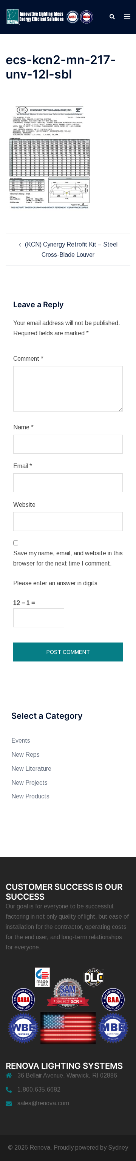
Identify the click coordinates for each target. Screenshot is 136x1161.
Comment (28, 358)
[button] (112, 17)
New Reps (25, 754)
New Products (30, 796)
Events (20, 740)
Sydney (118, 1147)
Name (23, 427)
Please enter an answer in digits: (56, 583)
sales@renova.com (43, 1103)
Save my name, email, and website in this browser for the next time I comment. (68, 558)
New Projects (29, 782)
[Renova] (51, 16)
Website (24, 504)
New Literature (31, 768)
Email (22, 466)
